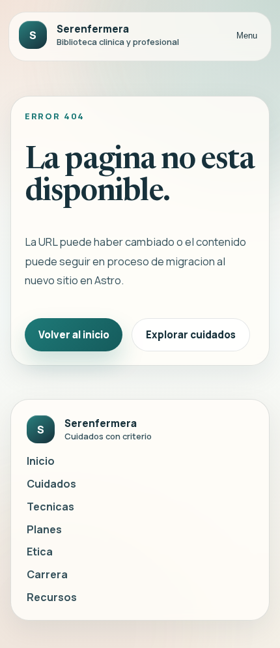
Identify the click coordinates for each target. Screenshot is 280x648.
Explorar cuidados (191, 335)
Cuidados (51, 484)
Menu (246, 35)
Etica (40, 551)
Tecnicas (50, 506)
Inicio (41, 461)
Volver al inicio (73, 335)
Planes (44, 529)
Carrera (47, 574)
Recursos (52, 597)
